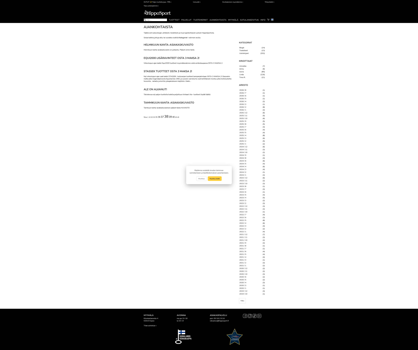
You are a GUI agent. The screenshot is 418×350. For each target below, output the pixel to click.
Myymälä (233, 20)
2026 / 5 (242, 98)
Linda (241, 74)
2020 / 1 (242, 288)
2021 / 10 (243, 240)
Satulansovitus (249, 20)
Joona (241, 72)
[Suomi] (272, 20)
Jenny (241, 69)
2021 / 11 (243, 237)
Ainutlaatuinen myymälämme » (232, 2)
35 (156, 117)
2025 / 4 (242, 135)
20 (152, 117)
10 (150, 117)
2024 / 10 (243, 152)
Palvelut (186, 20)
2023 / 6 (242, 192)
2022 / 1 (242, 231)
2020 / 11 (243, 271)
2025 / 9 (242, 121)
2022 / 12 (243, 206)
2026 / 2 (242, 107)
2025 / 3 (242, 138)
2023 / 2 (242, 203)
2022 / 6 (242, 217)
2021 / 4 (242, 257)
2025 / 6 (242, 130)
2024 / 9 (242, 155)
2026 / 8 (242, 90)
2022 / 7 (242, 214)
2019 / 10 (243, 294)
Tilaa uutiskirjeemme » (151, 6)
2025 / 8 (242, 124)
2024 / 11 (243, 149)
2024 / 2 (242, 172)
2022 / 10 (243, 212)
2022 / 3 (242, 226)
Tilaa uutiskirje (149, 325)
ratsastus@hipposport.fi (219, 321)
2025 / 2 (242, 141)
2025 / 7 (242, 127)
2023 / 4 (242, 198)
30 (154, 117)
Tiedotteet (243, 50)
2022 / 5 (242, 220)
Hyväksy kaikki (215, 179)
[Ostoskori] (268, 20)
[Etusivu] (157, 15)
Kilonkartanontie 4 (151, 318)
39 (170, 117)
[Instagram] (250, 316)
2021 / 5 (242, 254)
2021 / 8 (242, 246)
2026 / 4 (242, 101)
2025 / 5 (242, 132)
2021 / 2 (242, 263)
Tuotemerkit (200, 20)
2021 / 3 (242, 260)
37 (162, 117)
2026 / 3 (242, 104)
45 (176, 117)
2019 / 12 (243, 291)
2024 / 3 (242, 169)
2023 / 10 (243, 183)
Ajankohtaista (218, 20)
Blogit (241, 47)
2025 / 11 (243, 115)
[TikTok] (254, 316)
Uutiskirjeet (244, 53)
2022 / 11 (243, 209)
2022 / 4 (242, 223)
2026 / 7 (242, 93)
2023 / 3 (242, 200)
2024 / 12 (243, 147)
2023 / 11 (243, 181)
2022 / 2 (242, 229)
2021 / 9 (242, 243)
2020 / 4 (242, 282)
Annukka (242, 66)
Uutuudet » (197, 2)
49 (178, 117)
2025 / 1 (242, 144)
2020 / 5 (242, 280)
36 (159, 117)
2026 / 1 (242, 110)
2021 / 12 (243, 234)
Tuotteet (174, 20)
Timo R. (242, 77)
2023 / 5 (242, 195)
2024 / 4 (242, 166)
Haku (242, 301)
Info (262, 20)
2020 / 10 (243, 274)
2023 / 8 (242, 186)
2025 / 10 (243, 118)
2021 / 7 (242, 248)
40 (173, 117)
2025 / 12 (243, 113)
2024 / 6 (242, 161)
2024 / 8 (242, 158)
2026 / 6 (242, 96)
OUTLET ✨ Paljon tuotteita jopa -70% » (157, 2)
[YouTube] (259, 316)
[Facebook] (245, 316)
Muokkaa (201, 179)
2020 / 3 (242, 285)
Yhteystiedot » (269, 2)
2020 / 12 (243, 268)
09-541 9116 (219, 318)
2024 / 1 (242, 175)
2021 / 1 (242, 265)
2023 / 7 (242, 189)
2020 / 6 (242, 277)
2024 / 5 (242, 164)
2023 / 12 (243, 178)
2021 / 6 (242, 251)
